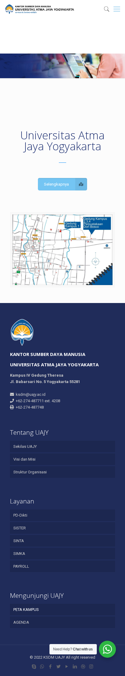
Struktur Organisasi (30, 472)
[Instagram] (91, 666)
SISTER (19, 528)
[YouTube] (66, 666)
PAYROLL (21, 566)
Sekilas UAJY (25, 446)
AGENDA (21, 622)
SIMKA (19, 553)
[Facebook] (50, 666)
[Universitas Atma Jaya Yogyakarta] (39, 9)
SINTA (18, 540)
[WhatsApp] (42, 666)
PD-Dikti (20, 515)
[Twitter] (58, 666)
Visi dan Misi (24, 459)
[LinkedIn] (75, 666)
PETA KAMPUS (26, 609)
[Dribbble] (83, 666)
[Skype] (34, 666)
